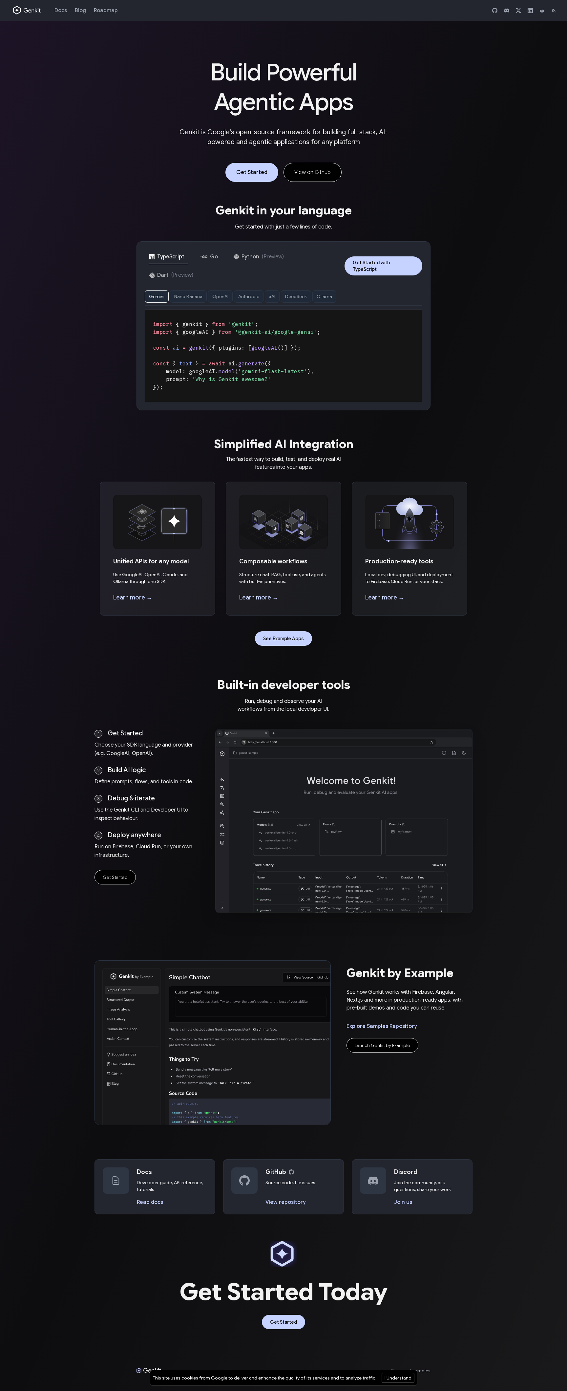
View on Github (312, 172)
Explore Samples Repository (381, 1026)
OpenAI (220, 296)
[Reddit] (542, 10)
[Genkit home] (27, 10)
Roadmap (106, 10)
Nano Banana (188, 296)
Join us (403, 1202)
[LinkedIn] (530, 10)
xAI (272, 296)
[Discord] (506, 10)
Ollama (324, 296)
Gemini (156, 296)
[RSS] (554, 10)
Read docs (150, 1202)
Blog (80, 10)
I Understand (398, 1378)
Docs (60, 10)
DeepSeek (296, 296)
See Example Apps (283, 638)
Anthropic (248, 296)
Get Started (251, 172)
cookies (189, 1378)
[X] (518, 10)
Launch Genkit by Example (382, 1045)
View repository (285, 1202)
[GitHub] (495, 10)
